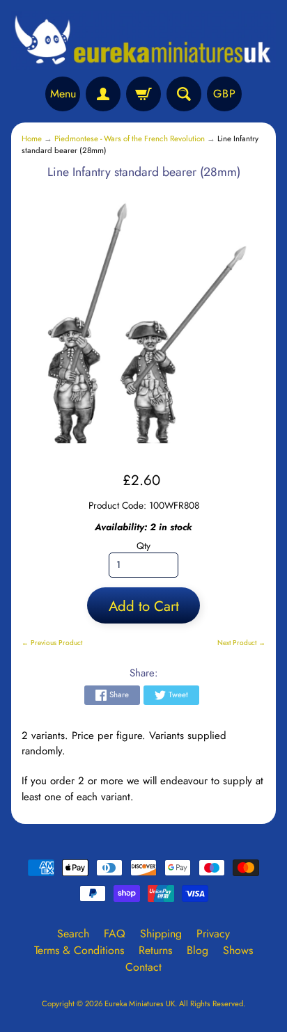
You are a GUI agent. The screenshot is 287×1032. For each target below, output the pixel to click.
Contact (143, 967)
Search (73, 934)
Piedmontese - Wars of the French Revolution (129, 138)
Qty (143, 546)
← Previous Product (52, 642)
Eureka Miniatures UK (139, 1003)
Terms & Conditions (79, 950)
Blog (197, 950)
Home (32, 138)
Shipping (161, 934)
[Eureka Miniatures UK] (143, 40)
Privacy (213, 934)
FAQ (114, 934)
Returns (155, 950)
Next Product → (241, 642)
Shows (238, 950)
